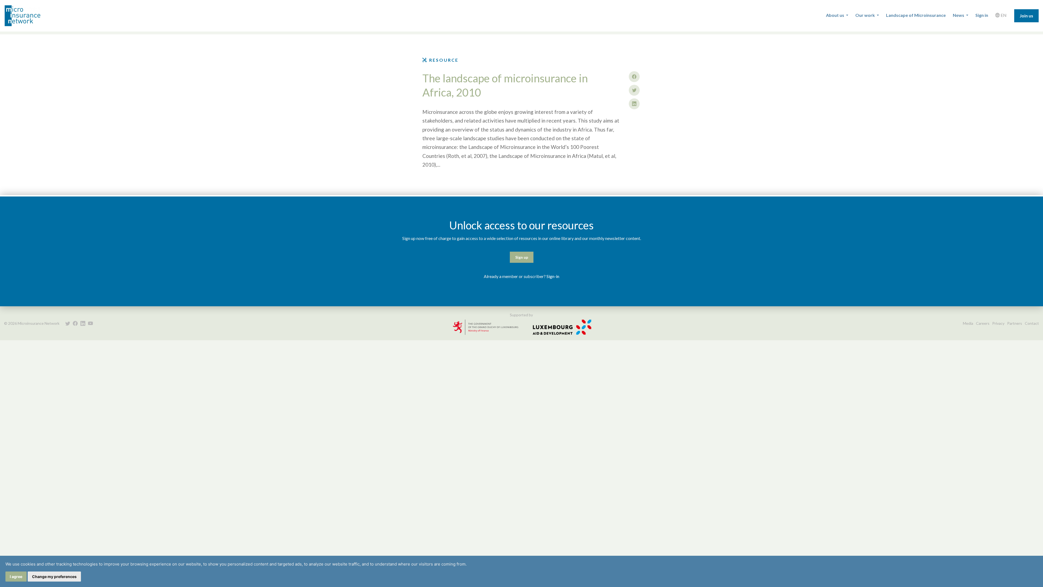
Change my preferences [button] (54, 576)
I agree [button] (16, 576)
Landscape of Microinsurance (916, 15)
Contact (1032, 323)
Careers (982, 323)
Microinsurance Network (31, 15)
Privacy (998, 323)
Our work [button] (865, 15)
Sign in (981, 15)
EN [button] (1003, 15)
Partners (1014, 323)
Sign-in (552, 276)
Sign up (521, 257)
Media (968, 323)
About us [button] (835, 15)
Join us (1026, 15)
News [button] (959, 15)
